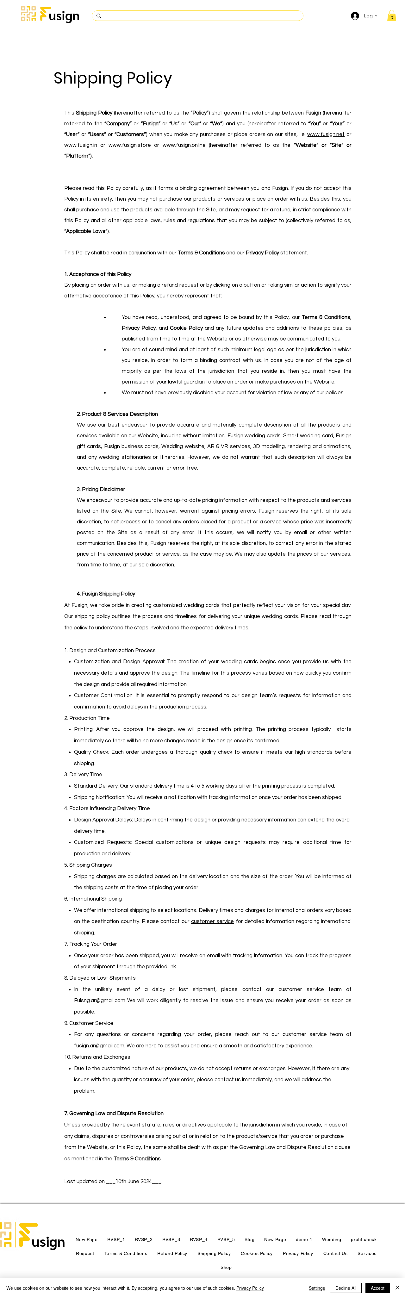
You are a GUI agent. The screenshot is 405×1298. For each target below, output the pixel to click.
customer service (212, 921)
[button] (391, 15)
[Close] (397, 1288)
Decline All (345, 1288)
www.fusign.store (130, 145)
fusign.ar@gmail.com (99, 1046)
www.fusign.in (80, 145)
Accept (377, 1288)
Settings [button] (317, 1288)
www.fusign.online (184, 145)
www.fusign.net (326, 134)
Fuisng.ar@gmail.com (99, 1000)
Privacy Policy (250, 1288)
